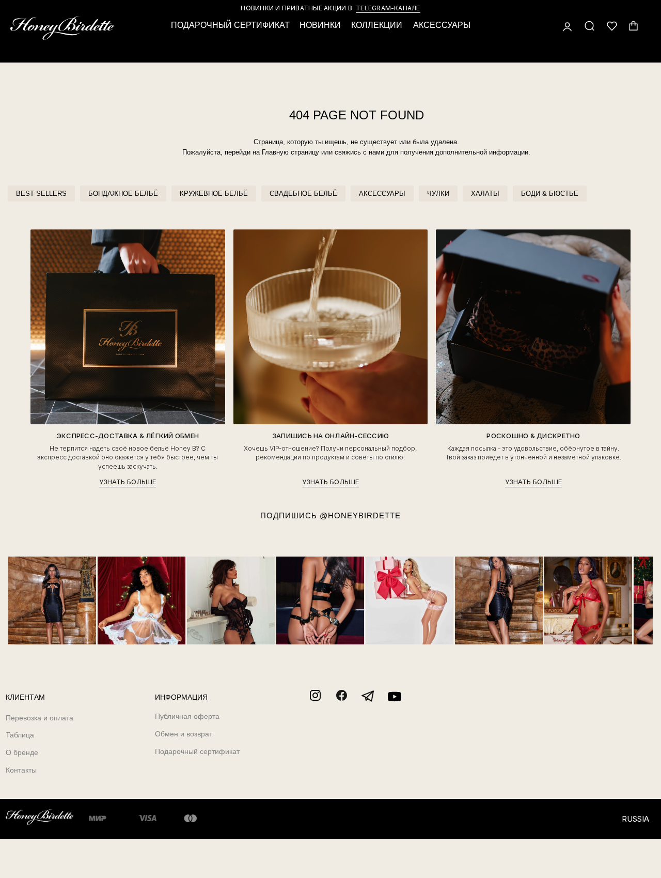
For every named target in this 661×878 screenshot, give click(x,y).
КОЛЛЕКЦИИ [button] (376, 25)
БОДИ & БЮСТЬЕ (549, 193)
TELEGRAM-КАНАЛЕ (388, 8)
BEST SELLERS (41, 193)
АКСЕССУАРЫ (382, 193)
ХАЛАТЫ (485, 193)
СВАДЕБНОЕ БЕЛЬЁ (303, 193)
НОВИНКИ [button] (320, 25)
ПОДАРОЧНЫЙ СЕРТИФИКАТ (230, 25)
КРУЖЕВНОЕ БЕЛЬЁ (214, 193)
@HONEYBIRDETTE (360, 515)
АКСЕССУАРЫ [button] (441, 25)
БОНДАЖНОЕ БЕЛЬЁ (123, 193)
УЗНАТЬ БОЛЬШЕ (127, 482)
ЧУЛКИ (438, 193)
